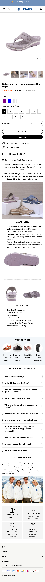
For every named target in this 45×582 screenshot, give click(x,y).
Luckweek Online (12, 575)
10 (22, 117)
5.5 (10, 111)
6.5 (22, 111)
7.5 (33, 111)
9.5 (16, 117)
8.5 (5, 117)
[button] (4, 9)
